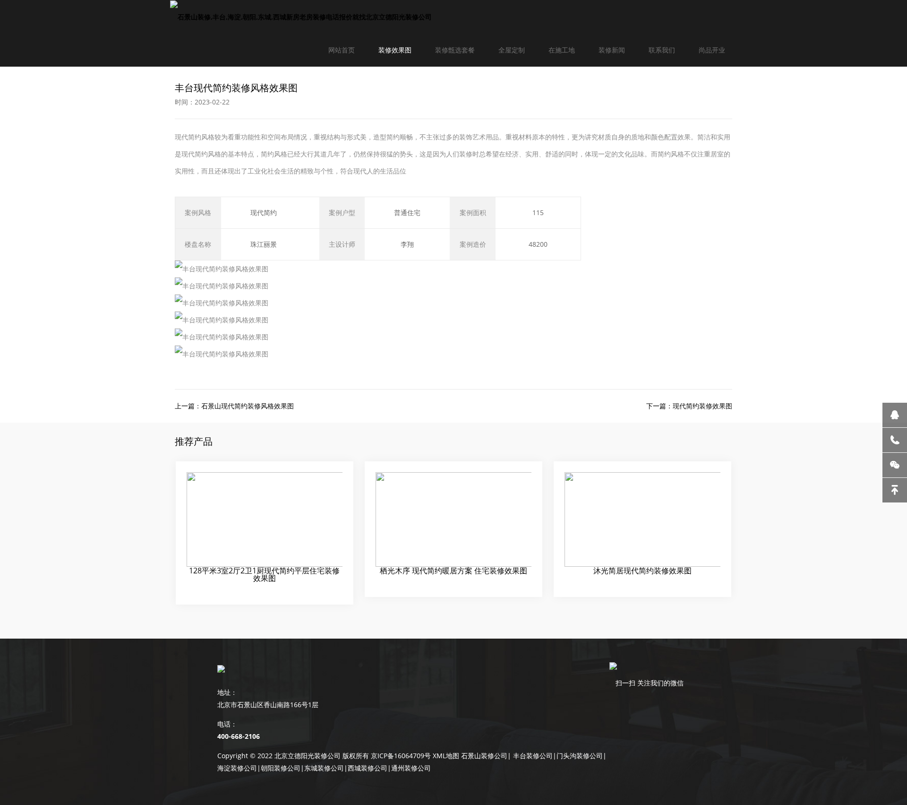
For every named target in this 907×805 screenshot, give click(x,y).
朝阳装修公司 (280, 767)
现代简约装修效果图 (702, 405)
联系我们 (662, 49)
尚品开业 (712, 49)
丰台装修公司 (533, 755)
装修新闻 (612, 49)
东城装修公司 (324, 767)
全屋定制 (511, 49)
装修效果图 (394, 49)
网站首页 (341, 49)
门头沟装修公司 (579, 755)
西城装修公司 (367, 767)
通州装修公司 (411, 767)
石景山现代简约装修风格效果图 (247, 405)
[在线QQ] (894, 415)
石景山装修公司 (484, 755)
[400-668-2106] (894, 440)
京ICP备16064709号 (401, 755)
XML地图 (446, 755)
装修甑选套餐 (455, 49)
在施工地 (561, 49)
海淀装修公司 (237, 767)
